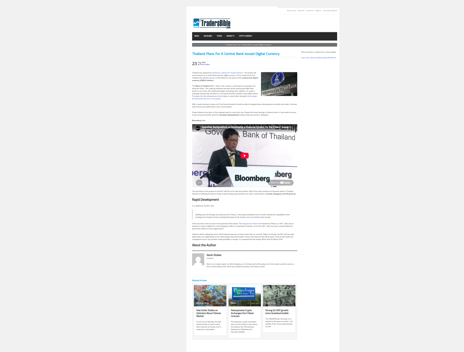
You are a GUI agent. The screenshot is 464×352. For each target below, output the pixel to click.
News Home (291, 10)
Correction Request (330, 10)
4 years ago (219, 303)
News (196, 35)
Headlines (208, 35)
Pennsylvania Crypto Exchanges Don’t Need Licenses (242, 313)
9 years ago (288, 303)
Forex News (270, 303)
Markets (230, 35)
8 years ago (254, 303)
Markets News (202, 303)
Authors (318, 10)
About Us (301, 10)
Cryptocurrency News (215, 45)
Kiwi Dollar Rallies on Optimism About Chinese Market (208, 313)
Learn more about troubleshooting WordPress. (318, 58)
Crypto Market (246, 35)
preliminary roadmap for (227, 73)
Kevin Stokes (205, 64)
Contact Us (310, 10)
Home (195, 45)
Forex (219, 35)
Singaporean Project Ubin (252, 224)
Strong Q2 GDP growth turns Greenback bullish (277, 311)
